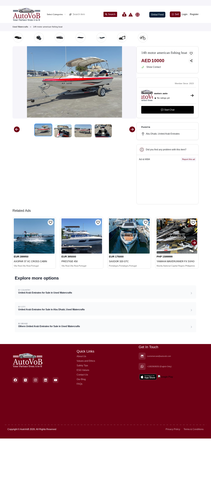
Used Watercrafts (20, 27)
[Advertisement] (167, 184)
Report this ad (188, 159)
